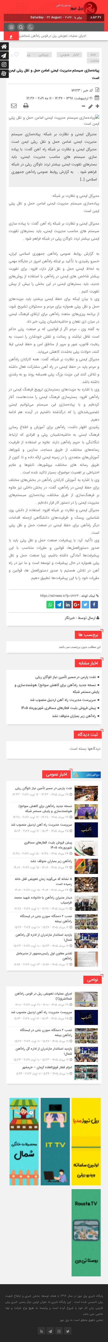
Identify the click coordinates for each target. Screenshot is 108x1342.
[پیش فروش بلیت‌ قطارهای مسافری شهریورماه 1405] (54, 848)
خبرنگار (70, 618)
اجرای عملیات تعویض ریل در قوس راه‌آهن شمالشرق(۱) (59, 35)
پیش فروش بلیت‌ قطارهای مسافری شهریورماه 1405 (58, 708)
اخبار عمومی (69, 54)
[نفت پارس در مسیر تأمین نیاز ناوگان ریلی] (54, 793)
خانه (93, 54)
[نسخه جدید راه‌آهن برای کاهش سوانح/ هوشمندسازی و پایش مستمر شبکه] (54, 811)
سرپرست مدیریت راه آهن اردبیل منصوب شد (63, 700)
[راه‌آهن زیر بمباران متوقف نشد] (54, 866)
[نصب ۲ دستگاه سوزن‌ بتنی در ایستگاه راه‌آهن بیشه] (54, 922)
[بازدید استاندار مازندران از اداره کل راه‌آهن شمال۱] (54, 940)
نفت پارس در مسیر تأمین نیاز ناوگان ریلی (65, 677)
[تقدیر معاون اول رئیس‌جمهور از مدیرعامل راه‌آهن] (54, 958)
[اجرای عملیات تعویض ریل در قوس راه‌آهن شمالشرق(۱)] (54, 999)
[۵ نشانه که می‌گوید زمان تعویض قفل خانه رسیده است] (54, 884)
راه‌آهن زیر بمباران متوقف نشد (74, 716)
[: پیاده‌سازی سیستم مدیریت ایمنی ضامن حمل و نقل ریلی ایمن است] (14, 106)
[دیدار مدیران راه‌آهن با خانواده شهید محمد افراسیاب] (54, 903)
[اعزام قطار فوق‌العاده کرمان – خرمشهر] (54, 1072)
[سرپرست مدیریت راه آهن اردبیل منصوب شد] (54, 830)
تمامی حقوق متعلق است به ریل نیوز (81, 1320)
